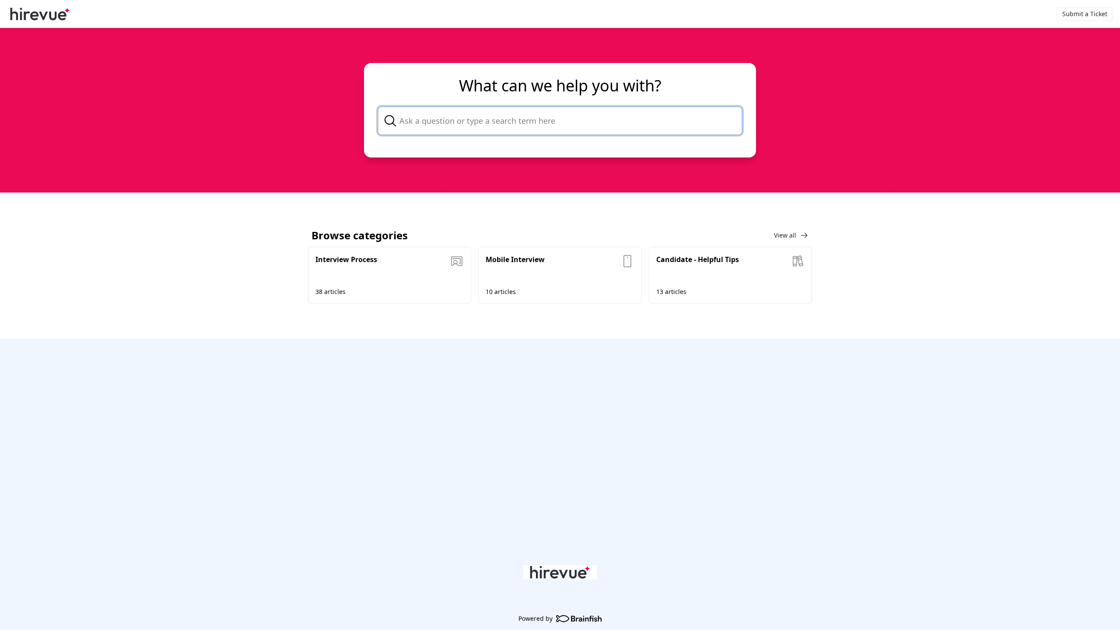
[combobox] (560, 121)
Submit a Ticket (1084, 14)
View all (785, 235)
